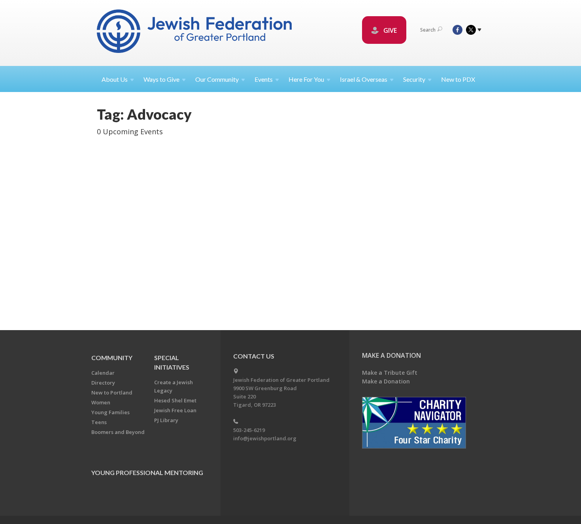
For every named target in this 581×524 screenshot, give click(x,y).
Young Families (110, 412)
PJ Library (166, 420)
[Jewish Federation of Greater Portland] (195, 32)
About (115, 79)
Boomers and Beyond (118, 432)
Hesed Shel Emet (175, 400)
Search (428, 29)
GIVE (389, 30)
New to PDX (458, 79)
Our (217, 79)
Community (111, 357)
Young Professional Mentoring (147, 472)
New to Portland (111, 392)
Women (100, 402)
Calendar (103, 372)
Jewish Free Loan (175, 410)
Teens (99, 422)
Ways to (161, 79)
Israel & (363, 79)
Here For (306, 79)
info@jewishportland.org (264, 438)
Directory (103, 382)
